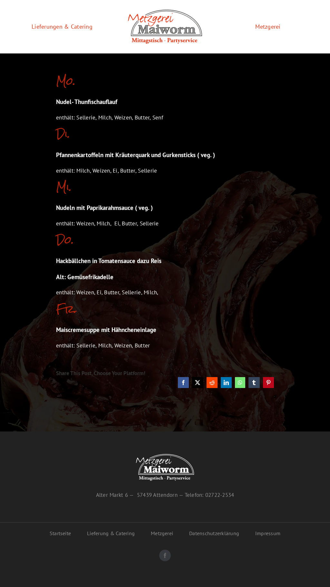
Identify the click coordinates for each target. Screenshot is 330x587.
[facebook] (165, 555)
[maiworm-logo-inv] (165, 456)
